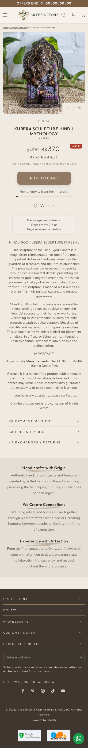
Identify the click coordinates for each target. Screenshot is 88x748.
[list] (44, 517)
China (44, 121)
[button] (64, 15)
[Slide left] (68, 108)
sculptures (13, 27)
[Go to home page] (38, 15)
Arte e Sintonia (26, 709)
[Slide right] (79, 108)
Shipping (37, 164)
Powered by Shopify (44, 720)
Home (5, 27)
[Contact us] (78, 738)
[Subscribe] (82, 658)
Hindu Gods (22, 27)
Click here (17, 403)
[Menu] (5, 15)
